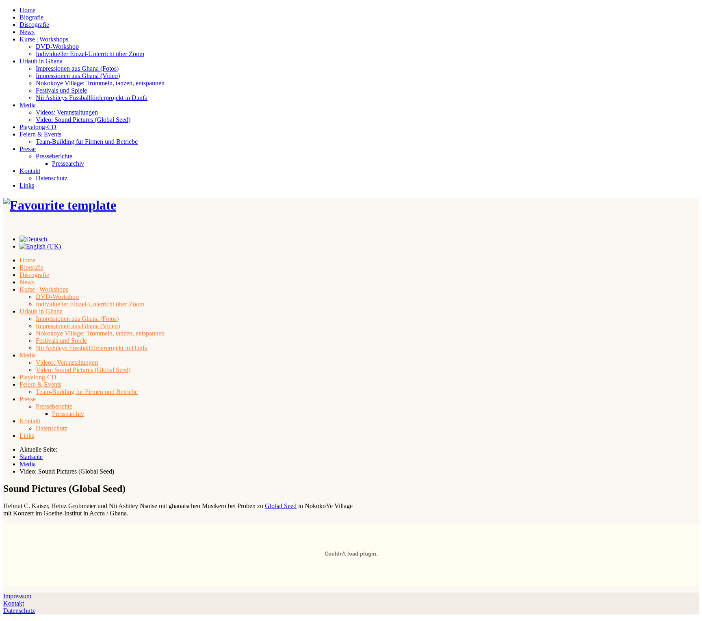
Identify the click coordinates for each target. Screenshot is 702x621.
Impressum (17, 596)
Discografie (34, 24)
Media (28, 105)
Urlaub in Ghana (41, 61)
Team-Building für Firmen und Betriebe (87, 141)
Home (27, 9)
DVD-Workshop (57, 46)
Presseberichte (54, 156)
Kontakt (30, 170)
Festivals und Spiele (61, 90)
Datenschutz (51, 178)
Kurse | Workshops (44, 39)
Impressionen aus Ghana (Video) (78, 75)
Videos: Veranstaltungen (67, 112)
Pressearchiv (68, 163)
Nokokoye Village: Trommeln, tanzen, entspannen (100, 83)
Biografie (31, 17)
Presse (28, 148)
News (27, 31)
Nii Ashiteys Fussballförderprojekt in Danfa (91, 97)
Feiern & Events (40, 134)
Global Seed (281, 505)
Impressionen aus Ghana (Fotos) (77, 68)
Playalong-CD (38, 126)
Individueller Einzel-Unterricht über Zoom (90, 53)
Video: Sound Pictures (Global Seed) (83, 119)
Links (27, 185)
